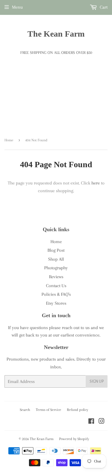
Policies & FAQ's (56, 294)
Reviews (56, 276)
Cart (103, 7)
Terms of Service (48, 410)
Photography (56, 267)
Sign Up (97, 381)
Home (8, 140)
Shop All (56, 259)
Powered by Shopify (74, 439)
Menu (17, 7)
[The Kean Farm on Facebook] (91, 422)
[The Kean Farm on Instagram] (102, 422)
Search (25, 410)
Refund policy (77, 410)
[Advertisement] (56, 101)
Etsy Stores (56, 303)
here (95, 183)
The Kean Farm (56, 33)
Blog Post (56, 250)
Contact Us (56, 285)
